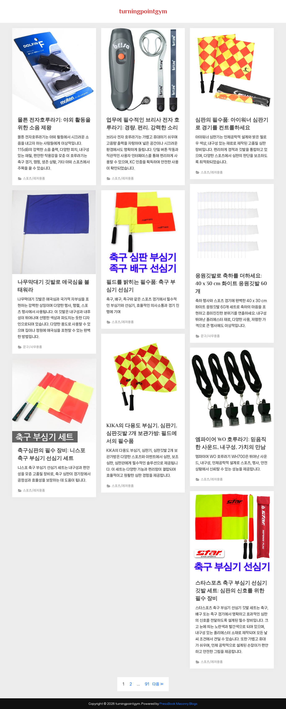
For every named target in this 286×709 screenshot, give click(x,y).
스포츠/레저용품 (34, 178)
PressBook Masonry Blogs (178, 703)
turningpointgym (143, 11)
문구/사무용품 (210, 336)
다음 (155, 684)
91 (147, 684)
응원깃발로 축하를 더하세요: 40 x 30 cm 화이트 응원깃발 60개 (231, 283)
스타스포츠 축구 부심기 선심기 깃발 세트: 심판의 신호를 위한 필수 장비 (231, 590)
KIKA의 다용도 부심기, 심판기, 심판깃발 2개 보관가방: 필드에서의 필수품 (141, 433)
